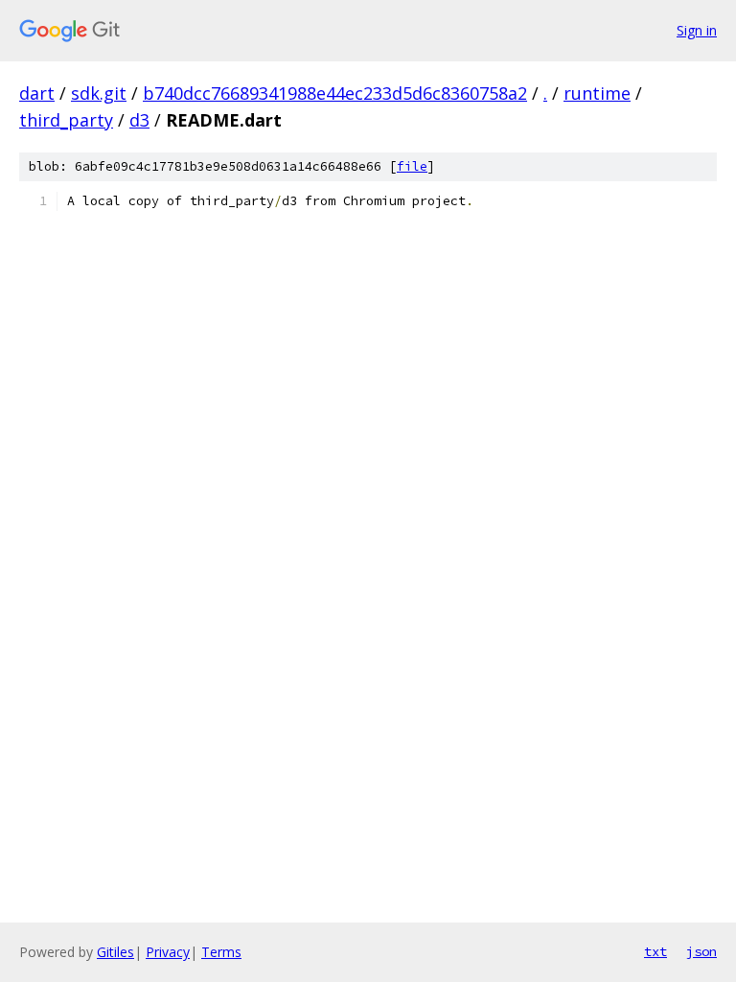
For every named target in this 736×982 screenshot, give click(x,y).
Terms (221, 952)
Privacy (168, 952)
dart (37, 93)
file (412, 166)
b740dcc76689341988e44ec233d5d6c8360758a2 (335, 93)
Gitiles (115, 952)
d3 (139, 119)
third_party (66, 119)
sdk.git (98, 93)
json (701, 951)
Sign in (697, 30)
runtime (597, 93)
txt (655, 951)
